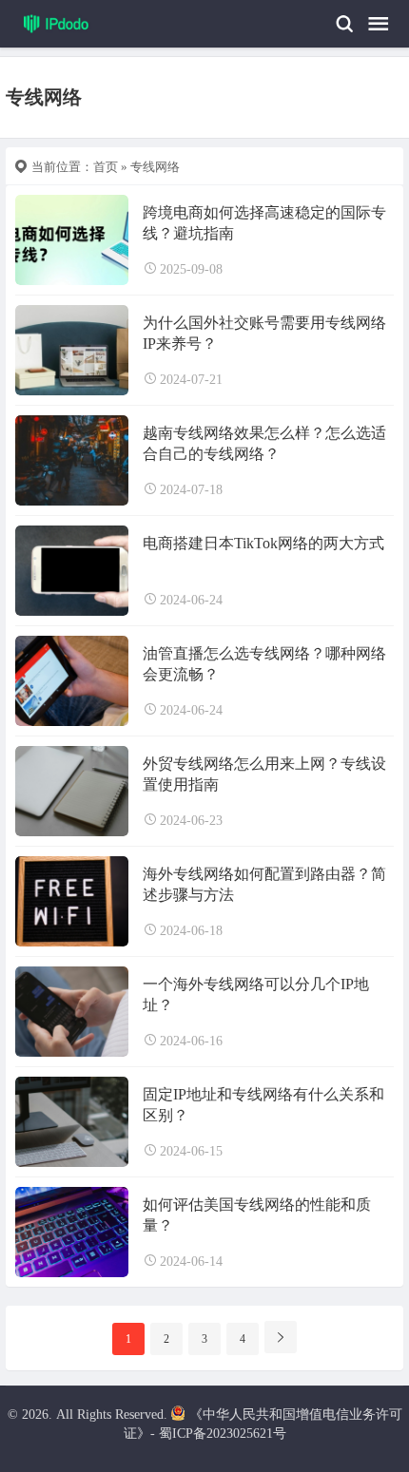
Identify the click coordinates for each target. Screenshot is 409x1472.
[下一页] (280, 1337)
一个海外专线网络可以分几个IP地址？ (256, 994)
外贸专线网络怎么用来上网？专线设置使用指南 (264, 774)
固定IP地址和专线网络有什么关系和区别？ (263, 1104)
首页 (105, 167)
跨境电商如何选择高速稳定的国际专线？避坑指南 (264, 222)
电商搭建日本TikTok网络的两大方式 (263, 543)
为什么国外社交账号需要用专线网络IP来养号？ (264, 333)
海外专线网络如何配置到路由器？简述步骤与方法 (264, 884)
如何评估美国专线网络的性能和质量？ (257, 1214)
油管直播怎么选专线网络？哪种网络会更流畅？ (264, 663)
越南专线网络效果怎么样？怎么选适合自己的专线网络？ (264, 443)
